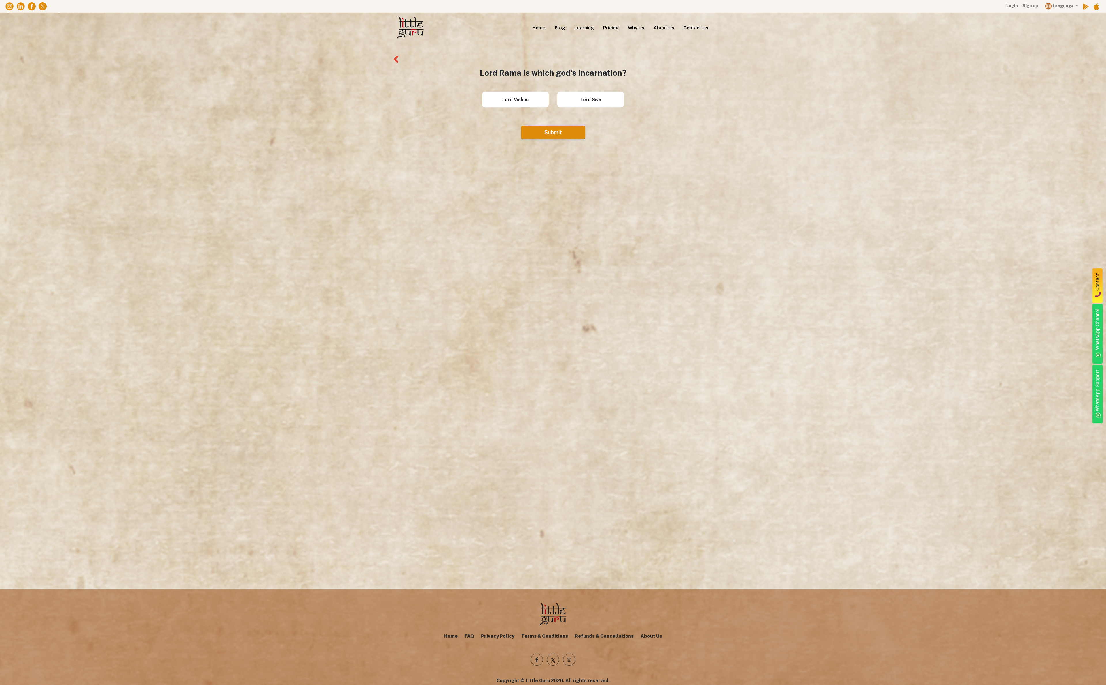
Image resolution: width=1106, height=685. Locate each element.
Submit (553, 132)
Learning (584, 28)
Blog (560, 28)
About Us (664, 28)
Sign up (1030, 5)
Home (539, 28)
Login (1012, 5)
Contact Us (695, 28)
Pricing (611, 28)
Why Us (636, 28)
